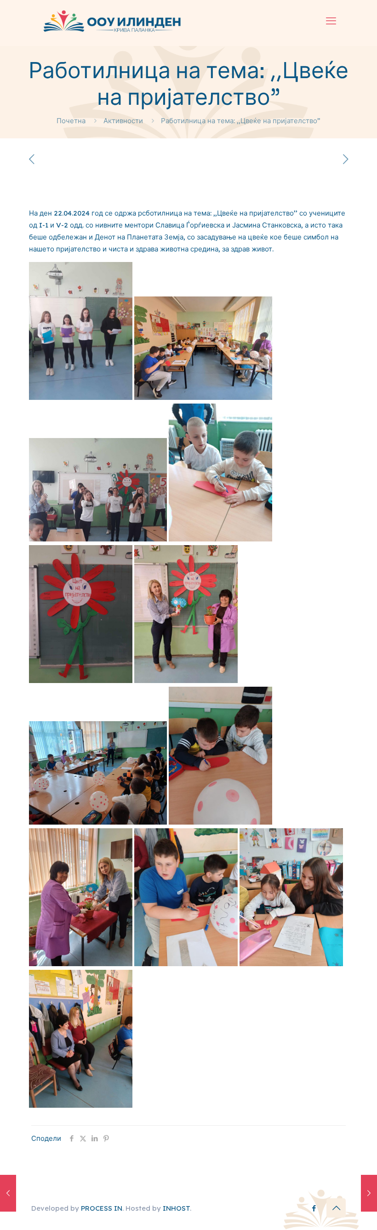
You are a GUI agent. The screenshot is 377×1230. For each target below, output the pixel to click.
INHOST (176, 1208)
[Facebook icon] (313, 1208)
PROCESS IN (101, 1208)
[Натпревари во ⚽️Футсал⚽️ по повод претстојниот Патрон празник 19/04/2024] (8, 1193)
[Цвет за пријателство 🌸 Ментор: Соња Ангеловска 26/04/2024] (369, 1193)
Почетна (71, 120)
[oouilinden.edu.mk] (111, 20)
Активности (123, 120)
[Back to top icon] (336, 1208)
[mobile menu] (331, 20)
